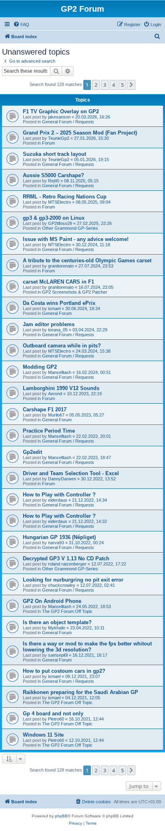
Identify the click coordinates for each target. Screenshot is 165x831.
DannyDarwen (62, 478)
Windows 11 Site (43, 735)
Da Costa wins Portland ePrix (59, 303)
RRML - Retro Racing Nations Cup (65, 197)
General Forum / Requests (68, 121)
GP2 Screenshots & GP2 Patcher (74, 292)
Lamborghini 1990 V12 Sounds (61, 388)
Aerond (55, 393)
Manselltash (59, 372)
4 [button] (113, 84)
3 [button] (104, 84)
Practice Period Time (49, 431)
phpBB (61, 816)
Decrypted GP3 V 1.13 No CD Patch (66, 558)
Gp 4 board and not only (53, 714)
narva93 (56, 542)
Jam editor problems (48, 324)
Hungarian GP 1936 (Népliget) (59, 537)
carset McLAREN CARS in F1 (58, 282)
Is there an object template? (57, 622)
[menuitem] (21, 24)
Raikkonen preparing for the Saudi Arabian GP (80, 692)
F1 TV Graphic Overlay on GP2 (61, 111)
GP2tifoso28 (60, 223)
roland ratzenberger (67, 563)
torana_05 (58, 329)
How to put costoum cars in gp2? (64, 671)
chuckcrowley (61, 585)
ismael (54, 308)
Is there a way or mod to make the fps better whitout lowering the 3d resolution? (87, 647)
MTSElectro (59, 202)
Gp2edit (32, 452)
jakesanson (59, 116)
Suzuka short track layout (54, 154)
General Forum (57, 313)
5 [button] (122, 84)
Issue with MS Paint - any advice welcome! (76, 239)
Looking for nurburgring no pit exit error (73, 580)
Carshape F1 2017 (44, 409)
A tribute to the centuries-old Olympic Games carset (87, 260)
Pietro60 (56, 719)
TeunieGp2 (58, 138)
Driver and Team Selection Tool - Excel (71, 473)
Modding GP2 (40, 367)
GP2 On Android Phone (52, 601)
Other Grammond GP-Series (70, 228)
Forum (48, 143)
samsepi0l (58, 655)
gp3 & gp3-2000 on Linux (54, 218)
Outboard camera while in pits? (62, 346)
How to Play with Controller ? (59, 495)
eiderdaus (57, 500)
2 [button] (96, 84)
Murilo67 (56, 414)
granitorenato (61, 265)
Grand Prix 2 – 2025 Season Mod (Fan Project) (80, 133)
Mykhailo (56, 627)
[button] (131, 85)
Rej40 (53, 180)
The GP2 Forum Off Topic (67, 611)
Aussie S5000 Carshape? (53, 175)
